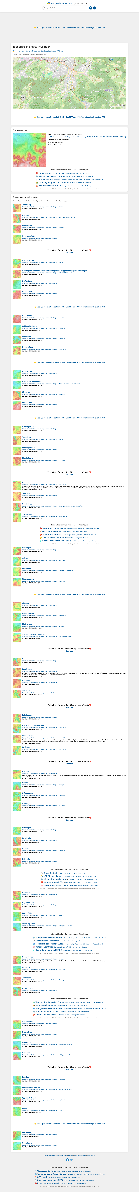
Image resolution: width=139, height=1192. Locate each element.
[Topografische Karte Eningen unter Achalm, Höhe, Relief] (17, 1090)
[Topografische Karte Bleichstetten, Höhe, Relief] (17, 461)
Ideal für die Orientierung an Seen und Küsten (75, 941)
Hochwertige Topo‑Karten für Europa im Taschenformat (84, 944)
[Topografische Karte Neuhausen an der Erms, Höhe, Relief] (17, 385)
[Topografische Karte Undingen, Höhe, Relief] (17, 486)
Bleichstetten (27, 458)
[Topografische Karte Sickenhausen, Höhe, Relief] (17, 582)
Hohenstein (27, 291)
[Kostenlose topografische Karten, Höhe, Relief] (13, 51)
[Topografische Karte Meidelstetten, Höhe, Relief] (17, 617)
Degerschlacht (28, 903)
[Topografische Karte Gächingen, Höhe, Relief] (17, 806)
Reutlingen (62, 581)
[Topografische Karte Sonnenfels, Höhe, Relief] (17, 1056)
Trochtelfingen (63, 516)
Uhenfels (26, 849)
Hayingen (61, 228)
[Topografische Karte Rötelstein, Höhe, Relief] (17, 841)
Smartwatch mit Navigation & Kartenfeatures (68, 1177)
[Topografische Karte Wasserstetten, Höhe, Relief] (17, 263)
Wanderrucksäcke (50, 528)
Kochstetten (27, 226)
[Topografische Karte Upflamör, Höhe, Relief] (17, 895)
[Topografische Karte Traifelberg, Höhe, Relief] (17, 208)
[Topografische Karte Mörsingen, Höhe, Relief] (17, 551)
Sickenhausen (28, 579)
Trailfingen (26, 978)
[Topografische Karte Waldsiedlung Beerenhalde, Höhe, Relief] (17, 728)
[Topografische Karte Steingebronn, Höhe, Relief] (17, 1024)
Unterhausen (27, 988)
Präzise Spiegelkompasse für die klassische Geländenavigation (82, 180)
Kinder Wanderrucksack (46, 1014)
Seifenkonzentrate (44, 947)
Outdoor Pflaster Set (52, 531)
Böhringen (26, 568)
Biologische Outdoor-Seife (56, 885)
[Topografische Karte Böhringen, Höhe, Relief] (17, 571)
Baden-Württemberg (37, 207)
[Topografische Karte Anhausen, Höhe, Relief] (17, 694)
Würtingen (26, 828)
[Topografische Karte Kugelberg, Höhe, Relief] (17, 1080)
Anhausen (26, 691)
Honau (61, 207)
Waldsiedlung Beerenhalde (33, 725)
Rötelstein (26, 838)
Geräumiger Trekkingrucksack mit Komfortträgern (76, 186)
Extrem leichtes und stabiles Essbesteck (72, 873)
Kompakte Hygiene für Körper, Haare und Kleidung (70, 947)
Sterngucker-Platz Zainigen (33, 634)
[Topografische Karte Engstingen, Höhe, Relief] (17, 672)
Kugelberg (26, 1077)
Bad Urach (62, 339)
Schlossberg (27, 337)
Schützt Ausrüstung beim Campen (76, 538)
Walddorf (26, 771)
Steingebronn (27, 1021)
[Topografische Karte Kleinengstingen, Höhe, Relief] (17, 451)
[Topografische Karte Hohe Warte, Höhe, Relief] (17, 319)
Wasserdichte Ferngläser (47, 940)
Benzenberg (27, 1032)
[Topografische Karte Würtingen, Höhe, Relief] (17, 831)
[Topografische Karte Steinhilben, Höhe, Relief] (17, 517)
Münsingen (62, 217)
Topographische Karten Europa (49, 944)
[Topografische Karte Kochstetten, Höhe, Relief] (17, 229)
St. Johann (62, 318)
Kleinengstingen (28, 448)
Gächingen (26, 803)
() (88, 137)
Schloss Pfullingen (29, 326)
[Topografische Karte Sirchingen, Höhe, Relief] (17, 395)
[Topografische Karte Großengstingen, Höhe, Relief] (17, 430)
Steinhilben (27, 514)
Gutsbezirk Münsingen (65, 273)
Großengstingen (29, 427)
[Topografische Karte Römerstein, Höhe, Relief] (17, 405)
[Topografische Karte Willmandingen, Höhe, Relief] (17, 739)
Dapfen (61, 262)
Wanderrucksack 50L (48, 185)
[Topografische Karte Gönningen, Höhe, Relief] (17, 970)
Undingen (26, 482)
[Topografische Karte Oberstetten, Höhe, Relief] (17, 374)
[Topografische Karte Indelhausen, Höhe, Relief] (17, 718)
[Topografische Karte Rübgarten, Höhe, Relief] (17, 862)
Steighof (25, 215)
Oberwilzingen (28, 957)
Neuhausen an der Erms (32, 382)
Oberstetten (27, 371)
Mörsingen (26, 548)
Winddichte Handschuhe (50, 176)
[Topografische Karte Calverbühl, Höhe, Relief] (17, 1045)
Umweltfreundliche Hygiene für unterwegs (84, 885)
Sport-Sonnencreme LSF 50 (55, 541)
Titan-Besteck (50, 873)
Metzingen (62, 384)
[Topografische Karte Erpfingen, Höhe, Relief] (17, 750)
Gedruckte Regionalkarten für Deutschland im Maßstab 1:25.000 (85, 938)
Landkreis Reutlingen (51, 207)
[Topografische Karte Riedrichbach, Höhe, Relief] (17, 627)
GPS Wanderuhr (44, 1177)
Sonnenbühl (62, 484)
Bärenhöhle (27, 913)
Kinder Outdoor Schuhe (49, 173)
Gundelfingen (27, 504)
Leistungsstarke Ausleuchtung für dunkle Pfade (80, 876)
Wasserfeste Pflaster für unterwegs (75, 531)
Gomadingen (62, 795)
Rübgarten (26, 859)
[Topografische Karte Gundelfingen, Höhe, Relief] (17, 507)
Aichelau (25, 603)
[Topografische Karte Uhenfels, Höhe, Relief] (17, 852)
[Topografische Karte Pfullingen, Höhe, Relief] (29, 150)
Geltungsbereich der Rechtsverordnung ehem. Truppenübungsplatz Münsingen (54, 271)
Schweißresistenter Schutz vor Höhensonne (84, 541)
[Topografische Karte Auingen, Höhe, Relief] (17, 561)
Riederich (26, 1108)
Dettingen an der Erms (65, 926)
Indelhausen (27, 715)
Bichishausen (70, 217)
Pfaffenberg (27, 281)
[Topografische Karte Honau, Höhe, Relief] (17, 662)
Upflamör (26, 892)
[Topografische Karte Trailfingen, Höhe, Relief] (17, 981)
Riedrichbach (27, 624)
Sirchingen (26, 392)
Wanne (25, 783)
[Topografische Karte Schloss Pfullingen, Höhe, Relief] (17, 329)
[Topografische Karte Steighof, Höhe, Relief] (17, 218)
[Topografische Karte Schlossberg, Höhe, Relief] (17, 340)
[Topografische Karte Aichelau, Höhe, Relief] (17, 606)
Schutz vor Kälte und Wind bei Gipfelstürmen (78, 176)
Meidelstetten (28, 614)
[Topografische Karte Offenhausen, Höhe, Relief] (17, 796)
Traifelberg (26, 205)
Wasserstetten (28, 260)
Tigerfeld (26, 493)
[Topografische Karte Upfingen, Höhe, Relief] (17, 683)
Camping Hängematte (49, 182)
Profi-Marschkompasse (49, 179)
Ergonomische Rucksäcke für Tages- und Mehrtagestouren (79, 528)
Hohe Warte (27, 316)
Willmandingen (28, 736)
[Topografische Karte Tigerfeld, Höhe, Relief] (17, 496)
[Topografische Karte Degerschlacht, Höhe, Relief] (17, 906)
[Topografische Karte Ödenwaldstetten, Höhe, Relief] (17, 239)
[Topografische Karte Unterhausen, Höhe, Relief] (17, 991)
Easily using (71, 27)
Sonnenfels (26, 1053)
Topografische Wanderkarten (48, 937)
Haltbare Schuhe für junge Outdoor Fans (75, 173)
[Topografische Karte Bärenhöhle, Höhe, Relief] (17, 916)
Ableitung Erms (28, 924)
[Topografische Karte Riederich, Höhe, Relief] (17, 1111)
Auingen (25, 558)
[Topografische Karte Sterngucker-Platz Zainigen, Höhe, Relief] (17, 637)
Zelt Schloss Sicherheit (53, 537)
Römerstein (62, 349)
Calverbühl (26, 1042)
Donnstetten (27, 347)
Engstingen (27, 669)
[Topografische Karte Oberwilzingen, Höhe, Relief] (17, 960)
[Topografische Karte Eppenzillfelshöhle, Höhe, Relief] (17, 1101)
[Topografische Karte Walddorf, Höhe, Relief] (17, 775)
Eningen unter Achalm (31, 1087)
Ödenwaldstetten (29, 236)
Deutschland (26, 207)
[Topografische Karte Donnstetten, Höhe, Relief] (17, 350)
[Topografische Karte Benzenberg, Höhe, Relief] (17, 1035)
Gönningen (26, 967)
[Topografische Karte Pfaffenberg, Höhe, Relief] (17, 284)
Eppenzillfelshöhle (29, 1098)
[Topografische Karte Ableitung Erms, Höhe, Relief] (17, 927)
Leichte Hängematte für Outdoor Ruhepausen (76, 183)
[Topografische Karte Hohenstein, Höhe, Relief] (17, 294)
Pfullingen (62, 328)
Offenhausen (27, 793)
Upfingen (26, 680)
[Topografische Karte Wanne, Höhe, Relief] (17, 786)
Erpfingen (26, 747)
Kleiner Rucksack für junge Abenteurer (72, 1015)
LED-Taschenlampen (53, 876)
